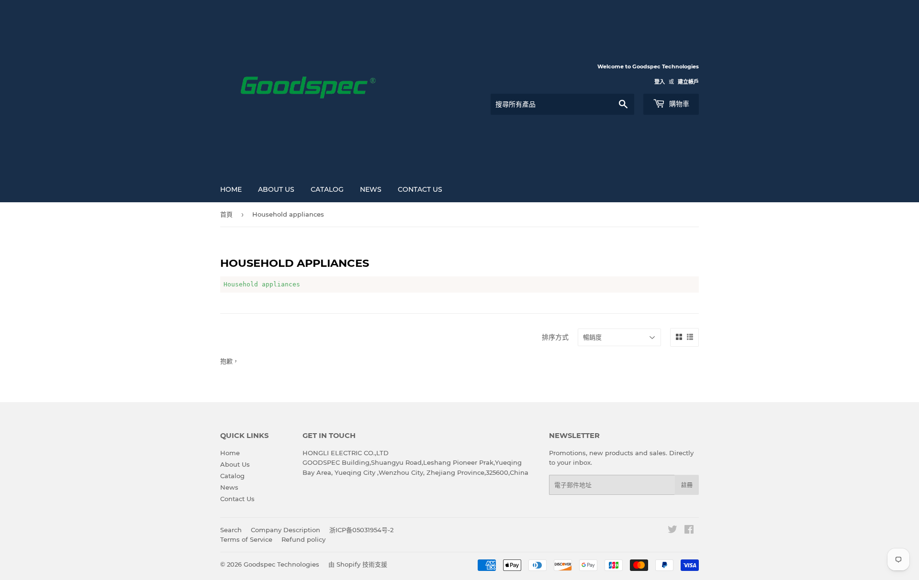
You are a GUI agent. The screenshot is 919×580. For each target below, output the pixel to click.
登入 (659, 81)
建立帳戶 (688, 81)
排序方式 (555, 337)
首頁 (226, 214)
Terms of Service (246, 539)
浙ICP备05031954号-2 (361, 530)
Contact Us (420, 189)
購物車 (678, 103)
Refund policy (303, 539)
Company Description (285, 530)
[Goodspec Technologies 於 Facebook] (689, 531)
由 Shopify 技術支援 (357, 564)
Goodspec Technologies (281, 564)
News (370, 189)
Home (231, 189)
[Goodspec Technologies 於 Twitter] (672, 531)
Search (231, 530)
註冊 (687, 485)
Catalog (327, 189)
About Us (276, 189)
